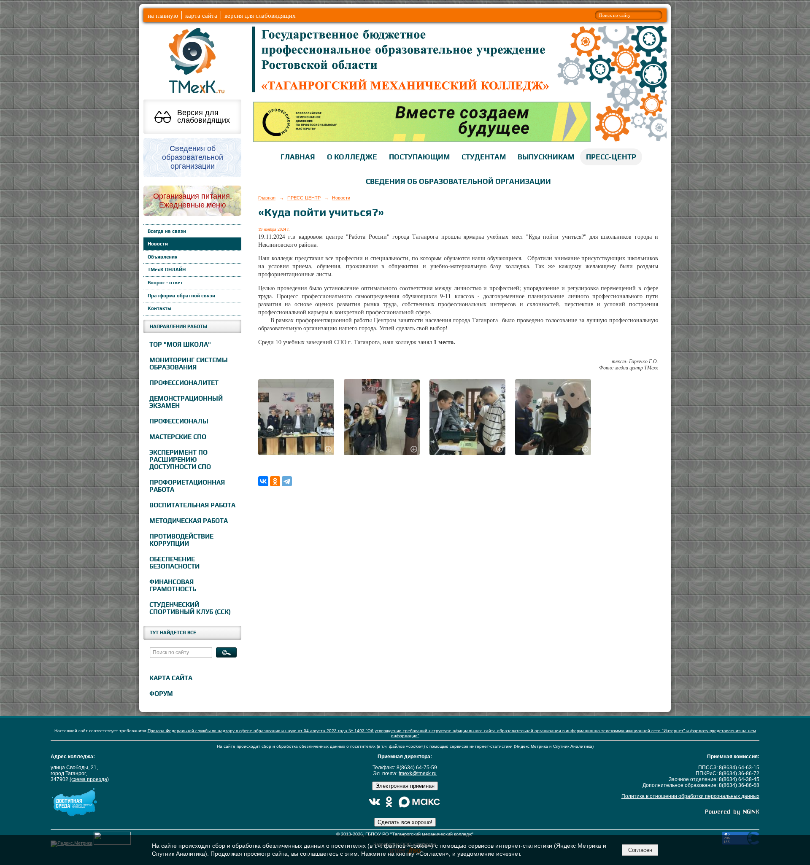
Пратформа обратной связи (181, 296)
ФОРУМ (161, 693)
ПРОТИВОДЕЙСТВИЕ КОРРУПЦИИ (181, 540)
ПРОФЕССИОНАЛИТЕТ (184, 382)
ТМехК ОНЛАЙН (167, 269)
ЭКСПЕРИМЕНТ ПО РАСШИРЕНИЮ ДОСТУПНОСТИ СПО (180, 459)
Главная (266, 197)
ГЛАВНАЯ (298, 157)
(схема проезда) (89, 779)
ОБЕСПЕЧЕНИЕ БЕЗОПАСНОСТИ (174, 562)
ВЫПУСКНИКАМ (546, 157)
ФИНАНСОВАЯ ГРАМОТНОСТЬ (172, 585)
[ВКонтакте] (263, 481)
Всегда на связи (167, 231)
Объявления (163, 257)
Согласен (640, 850)
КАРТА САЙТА (170, 678)
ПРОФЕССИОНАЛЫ (178, 421)
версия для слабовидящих (260, 15)
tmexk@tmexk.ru (418, 773)
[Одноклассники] (275, 481)
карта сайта (201, 15)
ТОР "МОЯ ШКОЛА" (180, 344)
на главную (163, 15)
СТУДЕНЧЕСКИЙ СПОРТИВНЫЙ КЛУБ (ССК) (190, 608)
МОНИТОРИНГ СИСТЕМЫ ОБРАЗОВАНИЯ (188, 363)
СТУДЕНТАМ (484, 157)
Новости (158, 244)
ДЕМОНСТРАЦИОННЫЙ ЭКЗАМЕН (186, 402)
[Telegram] (287, 481)
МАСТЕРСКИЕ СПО (177, 436)
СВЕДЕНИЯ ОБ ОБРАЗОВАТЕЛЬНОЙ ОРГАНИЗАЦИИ (458, 181)
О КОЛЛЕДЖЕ (352, 157)
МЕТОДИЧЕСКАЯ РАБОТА (188, 520)
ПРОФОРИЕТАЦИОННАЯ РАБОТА (187, 486)
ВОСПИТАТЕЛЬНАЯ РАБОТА (192, 505)
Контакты (159, 308)
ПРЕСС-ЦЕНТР (611, 157)
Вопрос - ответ (165, 283)
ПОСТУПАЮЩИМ (419, 157)
